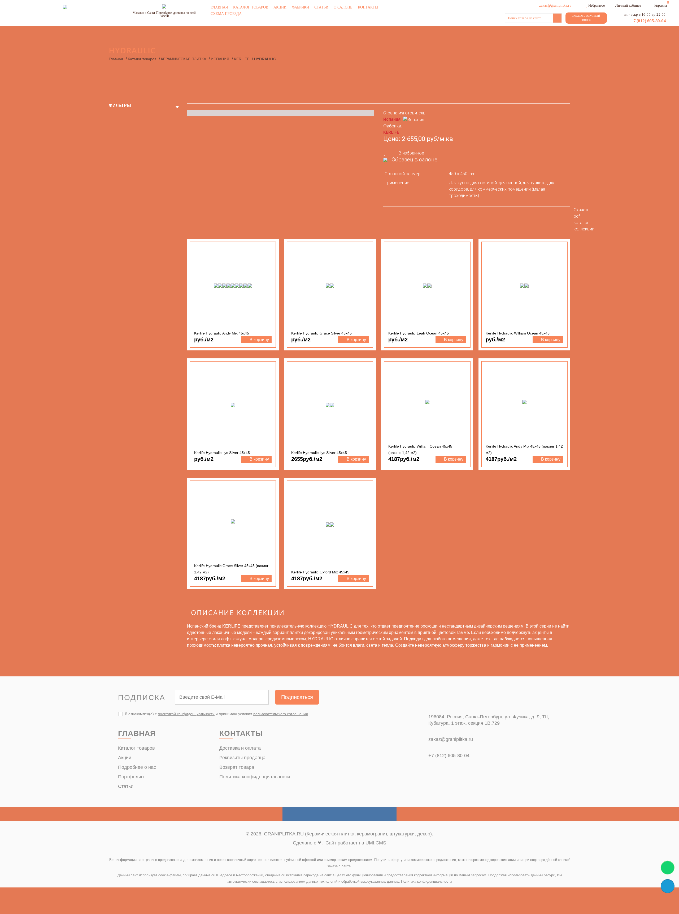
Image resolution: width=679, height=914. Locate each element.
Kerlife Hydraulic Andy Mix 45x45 (221, 333)
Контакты (368, 7)
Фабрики (300, 7)
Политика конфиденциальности (254, 776)
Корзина (660, 5)
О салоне (343, 7)
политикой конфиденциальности (186, 714)
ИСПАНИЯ (220, 59)
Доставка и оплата (240, 748)
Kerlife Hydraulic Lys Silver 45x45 (222, 452)
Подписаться (297, 697)
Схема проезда (226, 14)
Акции (279, 7)
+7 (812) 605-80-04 (648, 20)
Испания (392, 119)
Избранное (596, 5)
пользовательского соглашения (280, 714)
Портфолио (131, 776)
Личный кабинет (628, 5)
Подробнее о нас (137, 767)
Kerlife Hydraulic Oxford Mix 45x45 (320, 572)
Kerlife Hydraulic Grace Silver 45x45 (321, 333)
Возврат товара (236, 767)
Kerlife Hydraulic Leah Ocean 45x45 (418, 333)
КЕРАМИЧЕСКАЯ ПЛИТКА (183, 59)
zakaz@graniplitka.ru (450, 739)
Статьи (321, 7)
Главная (219, 7)
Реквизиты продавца (242, 757)
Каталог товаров (250, 7)
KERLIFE (241, 59)
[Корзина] (651, 5)
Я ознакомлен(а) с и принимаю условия (216, 714)
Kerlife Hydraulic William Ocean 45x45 (518, 333)
